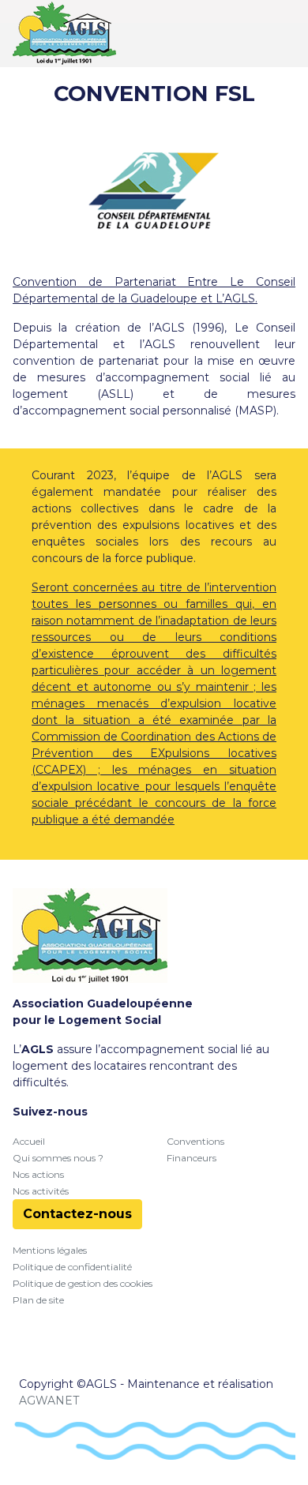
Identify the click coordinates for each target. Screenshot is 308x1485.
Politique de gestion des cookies (82, 1283)
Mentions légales (50, 1250)
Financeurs (191, 1158)
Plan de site (38, 1300)
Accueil (29, 1141)
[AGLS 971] (64, 33)
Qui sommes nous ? (58, 1158)
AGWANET (49, 1400)
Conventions (195, 1141)
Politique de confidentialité (72, 1267)
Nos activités (41, 1191)
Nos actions (38, 1174)
